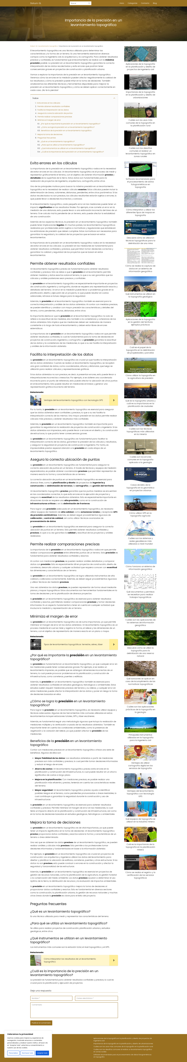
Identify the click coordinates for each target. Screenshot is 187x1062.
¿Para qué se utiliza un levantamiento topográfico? (63, 145)
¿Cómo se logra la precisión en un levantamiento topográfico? (68, 127)
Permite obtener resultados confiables (53, 106)
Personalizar (13, 1053)
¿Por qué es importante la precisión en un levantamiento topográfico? (70, 123)
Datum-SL (35, 3)
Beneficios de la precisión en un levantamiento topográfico (66, 130)
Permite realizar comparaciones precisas (55, 116)
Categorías (132, 3)
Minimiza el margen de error (49, 120)
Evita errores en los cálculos (48, 103)
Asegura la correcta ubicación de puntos (55, 113)
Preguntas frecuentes (47, 138)
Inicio (122, 3)
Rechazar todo (27, 1053)
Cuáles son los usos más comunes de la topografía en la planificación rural (123, 1046)
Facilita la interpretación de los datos (53, 110)
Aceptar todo (42, 1053)
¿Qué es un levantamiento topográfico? (58, 141)
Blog (155, 3)
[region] (28, 1044)
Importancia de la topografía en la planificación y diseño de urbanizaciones (123, 1044)
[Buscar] (89, 3)
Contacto (145, 3)
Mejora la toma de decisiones (49, 134)
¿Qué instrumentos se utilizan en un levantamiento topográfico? (68, 148)
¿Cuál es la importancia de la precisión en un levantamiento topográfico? (72, 152)
